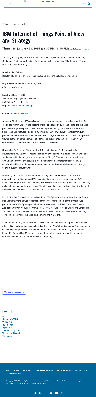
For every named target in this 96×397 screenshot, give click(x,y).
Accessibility (27, 371)
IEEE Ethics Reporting (64, 371)
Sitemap (16, 371)
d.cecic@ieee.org (19, 113)
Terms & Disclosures (14, 373)
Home (7, 371)
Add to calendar (14, 292)
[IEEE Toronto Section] (48, 9)
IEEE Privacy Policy (81, 371)
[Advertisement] (46, 269)
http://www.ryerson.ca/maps (20, 105)
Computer (85, 49)
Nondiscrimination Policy (44, 371)
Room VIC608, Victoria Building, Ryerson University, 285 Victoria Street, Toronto (11, 328)
